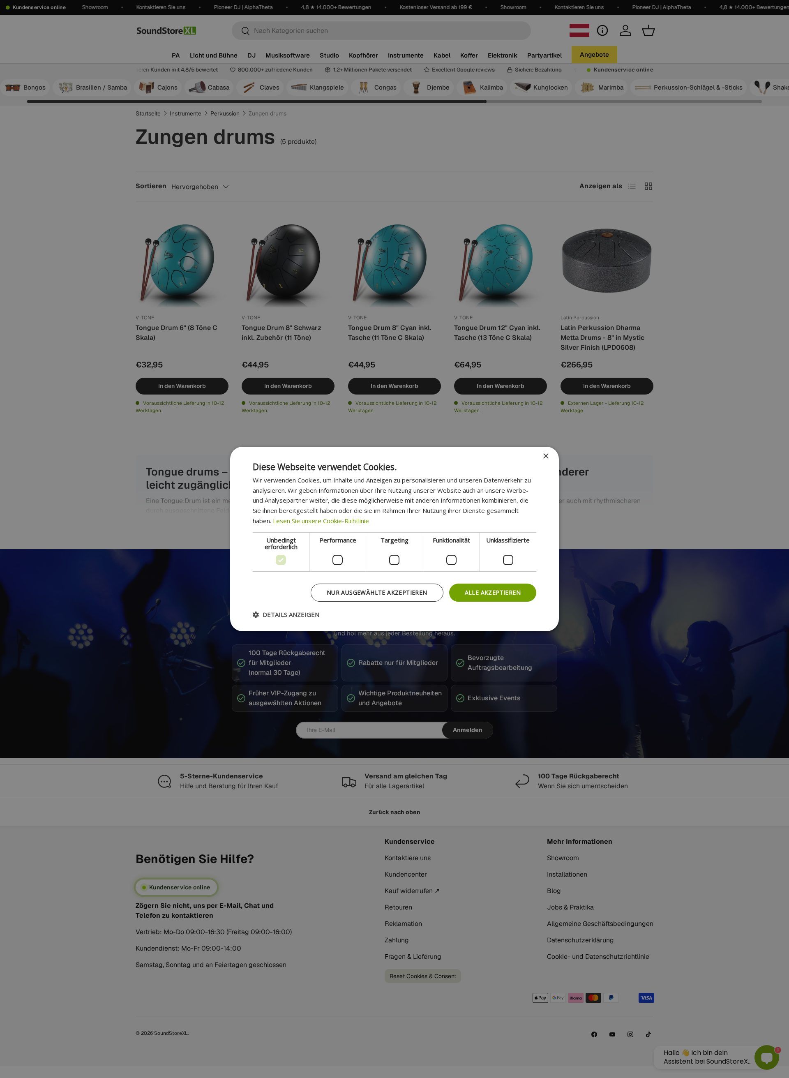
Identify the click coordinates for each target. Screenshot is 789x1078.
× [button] (545, 456)
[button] (286, 614)
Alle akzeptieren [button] (493, 592)
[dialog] (394, 539)
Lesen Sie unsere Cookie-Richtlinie (321, 521)
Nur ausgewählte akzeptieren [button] (377, 592)
